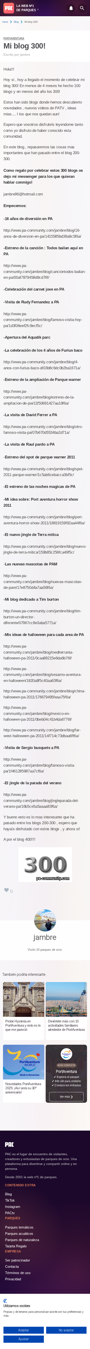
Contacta (12, 1266)
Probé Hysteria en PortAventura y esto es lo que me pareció (23, 1025)
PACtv (10, 1213)
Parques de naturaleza (22, 1240)
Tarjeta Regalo (16, 1246)
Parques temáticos (19, 1227)
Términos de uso (17, 1273)
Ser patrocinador (17, 1260)
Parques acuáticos (19, 1234)
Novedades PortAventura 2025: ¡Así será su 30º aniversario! (23, 1088)
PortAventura (13, 38)
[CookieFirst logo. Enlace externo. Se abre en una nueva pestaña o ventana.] (5, 1301)
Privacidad (13, 1279)
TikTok (10, 1200)
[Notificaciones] (71, 8)
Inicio (5, 21)
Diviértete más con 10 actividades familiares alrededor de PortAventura (66, 1025)
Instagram (12, 1207)
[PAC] (8, 8)
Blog (16, 21)
